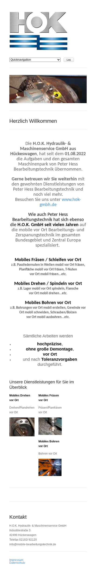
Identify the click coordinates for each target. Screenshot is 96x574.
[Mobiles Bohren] (50, 475)
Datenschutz (17, 562)
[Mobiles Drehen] (21, 435)
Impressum (16, 560)
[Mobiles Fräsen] (50, 434)
